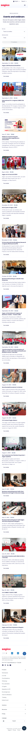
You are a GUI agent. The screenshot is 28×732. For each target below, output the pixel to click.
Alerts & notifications (7, 694)
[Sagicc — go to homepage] (6, 650)
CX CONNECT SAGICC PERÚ (9, 592)
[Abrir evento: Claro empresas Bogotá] (14, 480)
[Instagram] (5, 665)
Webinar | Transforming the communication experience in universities (10, 138)
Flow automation (6, 684)
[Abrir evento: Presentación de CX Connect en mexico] (14, 408)
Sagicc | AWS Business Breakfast (11, 65)
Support (24, 1)
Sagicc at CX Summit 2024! (9, 174)
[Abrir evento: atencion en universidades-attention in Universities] (14, 125)
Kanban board (5, 700)
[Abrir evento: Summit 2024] (14, 163)
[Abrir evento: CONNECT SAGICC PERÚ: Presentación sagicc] (14, 581)
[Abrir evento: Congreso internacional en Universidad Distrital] (14, 231)
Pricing (14, 714)
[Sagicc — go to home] (5, 5)
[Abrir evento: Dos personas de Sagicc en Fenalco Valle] (14, 301)
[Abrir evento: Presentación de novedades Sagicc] (14, 443)
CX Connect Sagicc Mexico (9, 420)
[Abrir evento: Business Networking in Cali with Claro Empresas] (14, 267)
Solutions (14, 705)
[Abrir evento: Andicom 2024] (14, 89)
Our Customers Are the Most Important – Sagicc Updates (14, 455)
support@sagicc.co (11, 662)
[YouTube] (10, 665)
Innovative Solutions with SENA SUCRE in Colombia (13, 556)
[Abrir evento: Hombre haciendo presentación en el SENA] (14, 544)
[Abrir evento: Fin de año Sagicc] (14, 196)
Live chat (4, 675)
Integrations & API (6, 689)
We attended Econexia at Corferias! (12, 387)
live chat (19, 662)
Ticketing (4, 697)
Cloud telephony (6, 678)
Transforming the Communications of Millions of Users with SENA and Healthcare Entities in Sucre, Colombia (14, 351)
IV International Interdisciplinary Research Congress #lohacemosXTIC (14, 243)
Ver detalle (6, 76)
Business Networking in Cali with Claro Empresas (13, 279)
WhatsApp (4, 681)
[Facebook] (3, 665)
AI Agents (4, 686)
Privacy (14, 730)
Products (14, 670)
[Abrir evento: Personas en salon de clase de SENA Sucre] (14, 338)
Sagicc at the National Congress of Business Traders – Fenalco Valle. (12, 313)
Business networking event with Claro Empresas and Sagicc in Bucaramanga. (13, 492)
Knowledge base (6, 692)
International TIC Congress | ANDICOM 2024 (13, 101)
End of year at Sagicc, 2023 (9, 207)
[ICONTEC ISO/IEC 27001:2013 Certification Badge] (4, 653)
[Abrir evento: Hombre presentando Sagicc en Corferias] (14, 375)
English (16, 1)
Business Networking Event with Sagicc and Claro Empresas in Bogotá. (13, 520)
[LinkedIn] (8, 665)
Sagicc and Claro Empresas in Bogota (12, 627)
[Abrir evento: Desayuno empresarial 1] (14, 54)
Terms (18, 730)
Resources (14, 709)
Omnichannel (5, 673)
